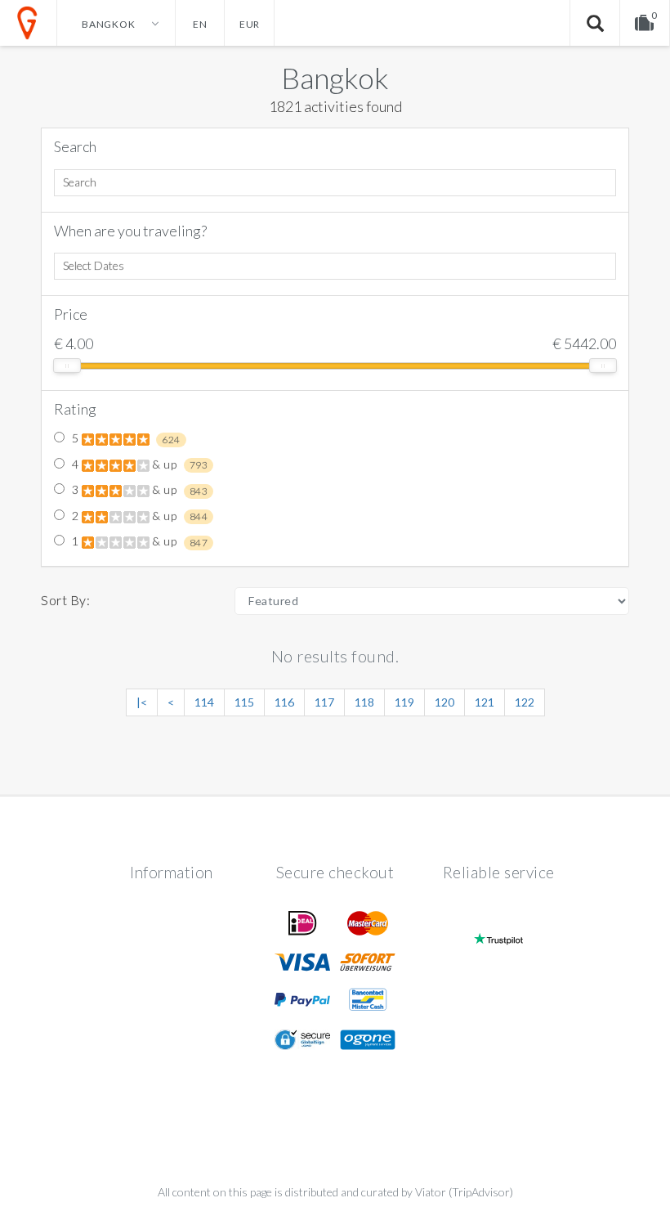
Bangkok (335, 78)
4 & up (138, 464)
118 (364, 702)
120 (444, 702)
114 (204, 702)
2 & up (138, 516)
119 (404, 702)
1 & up (138, 541)
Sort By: (65, 600)
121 (484, 702)
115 (244, 702)
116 (284, 702)
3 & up (138, 489)
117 (324, 702)
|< (141, 702)
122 (524, 702)
